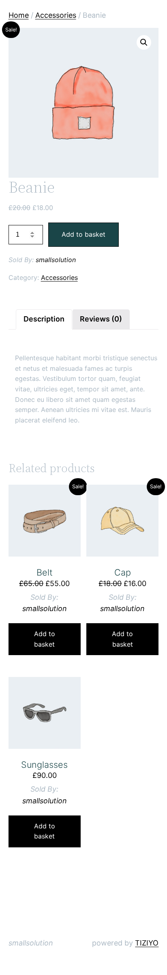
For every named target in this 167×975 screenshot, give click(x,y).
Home (19, 15)
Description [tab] (44, 319)
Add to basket (83, 234)
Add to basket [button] (44, 639)
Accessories (55, 15)
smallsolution (56, 260)
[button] (144, 42)
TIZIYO (146, 943)
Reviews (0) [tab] (101, 319)
